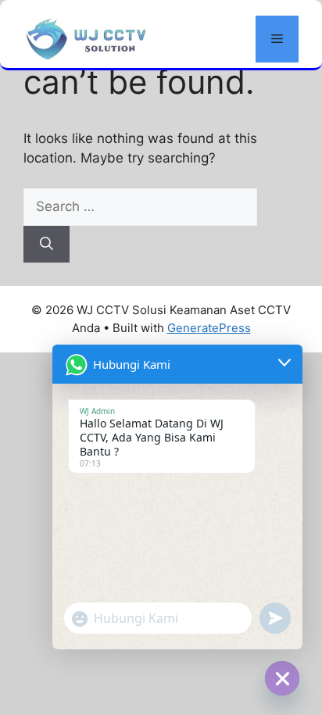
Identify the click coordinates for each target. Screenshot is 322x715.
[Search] (46, 244)
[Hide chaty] (282, 678)
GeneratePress (209, 327)
